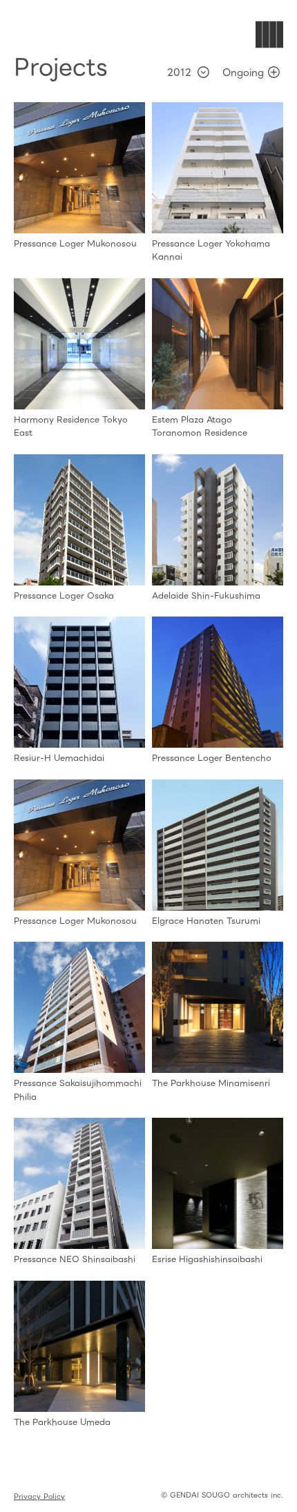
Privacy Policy (39, 1496)
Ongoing (243, 72)
